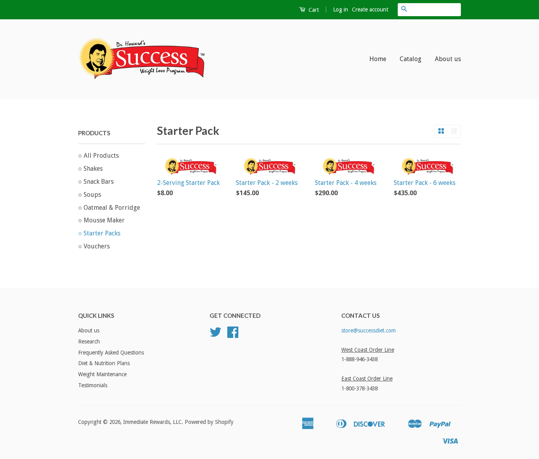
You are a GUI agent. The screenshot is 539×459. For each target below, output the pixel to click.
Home (377, 59)
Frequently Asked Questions (111, 352)
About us (448, 59)
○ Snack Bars (96, 181)
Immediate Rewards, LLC (152, 422)
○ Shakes (90, 168)
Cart (313, 10)
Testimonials (92, 385)
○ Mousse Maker (101, 220)
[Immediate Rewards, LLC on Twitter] (215, 335)
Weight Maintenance (102, 374)
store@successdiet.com (368, 330)
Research (89, 341)
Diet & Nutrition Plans (104, 363)
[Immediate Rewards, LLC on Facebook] (233, 335)
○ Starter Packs (99, 233)
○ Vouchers (94, 246)
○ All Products (98, 155)
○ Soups (89, 194)
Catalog (410, 59)
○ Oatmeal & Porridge (109, 207)
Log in (340, 9)
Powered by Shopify (209, 422)
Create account (370, 9)
